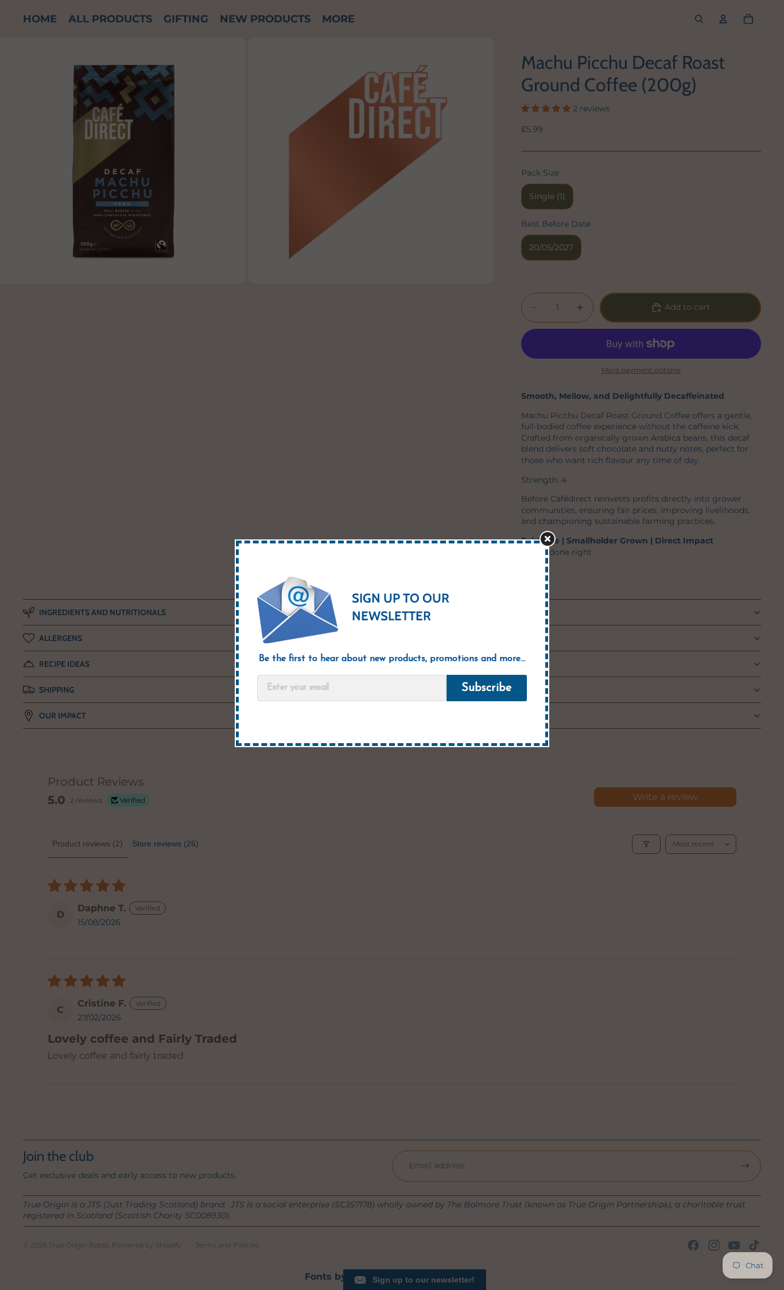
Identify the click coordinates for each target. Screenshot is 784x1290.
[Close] (553, 543)
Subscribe (486, 688)
